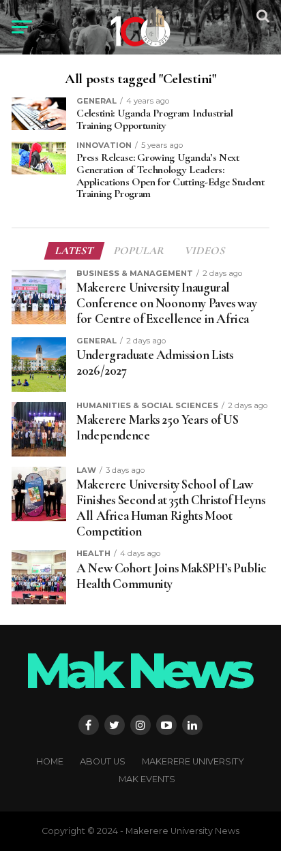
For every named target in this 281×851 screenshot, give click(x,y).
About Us (102, 761)
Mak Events (147, 779)
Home (49, 761)
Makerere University (193, 761)
